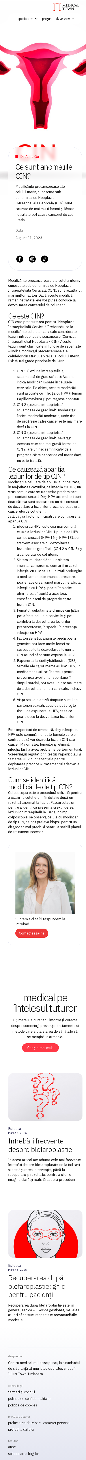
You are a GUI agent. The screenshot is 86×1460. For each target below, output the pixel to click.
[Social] (19, 259)
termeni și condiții (21, 1392)
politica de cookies (22, 1405)
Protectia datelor (21, 1429)
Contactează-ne (32, 933)
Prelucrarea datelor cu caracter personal (39, 1423)
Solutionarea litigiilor (23, 1453)
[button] (26, 19)
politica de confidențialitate (29, 1398)
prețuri (47, 19)
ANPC (12, 1447)
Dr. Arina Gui (29, 156)
